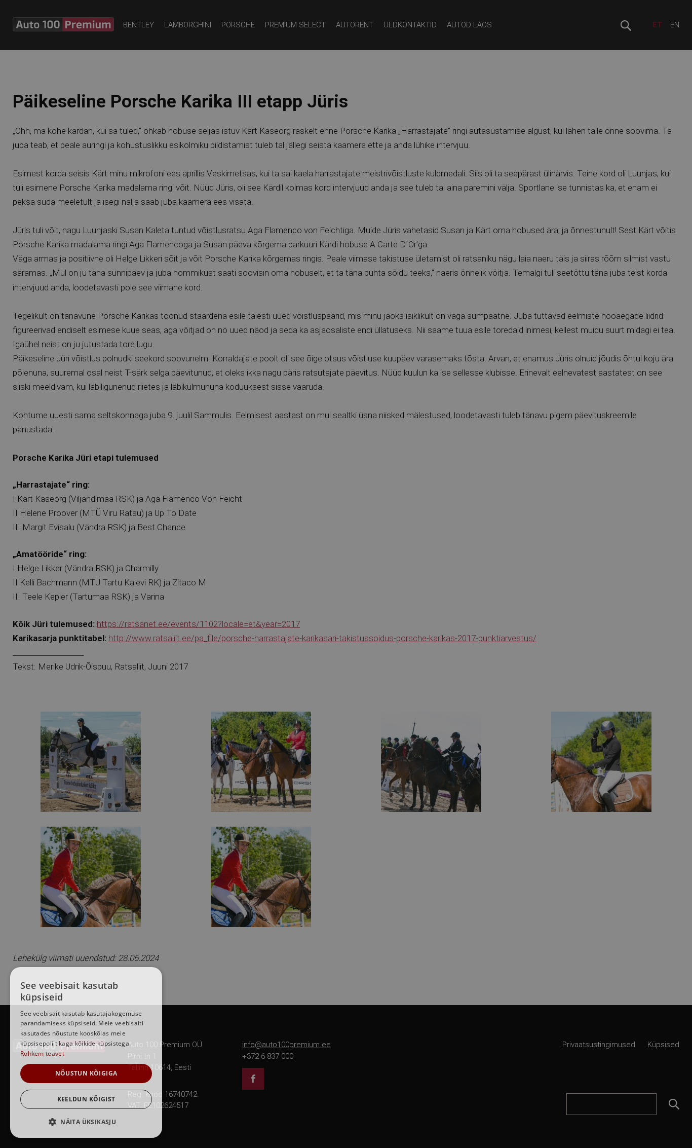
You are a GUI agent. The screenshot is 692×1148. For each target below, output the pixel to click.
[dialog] (86, 1052)
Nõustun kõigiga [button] (86, 1073)
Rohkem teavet (42, 1053)
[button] (86, 1122)
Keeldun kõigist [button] (86, 1099)
